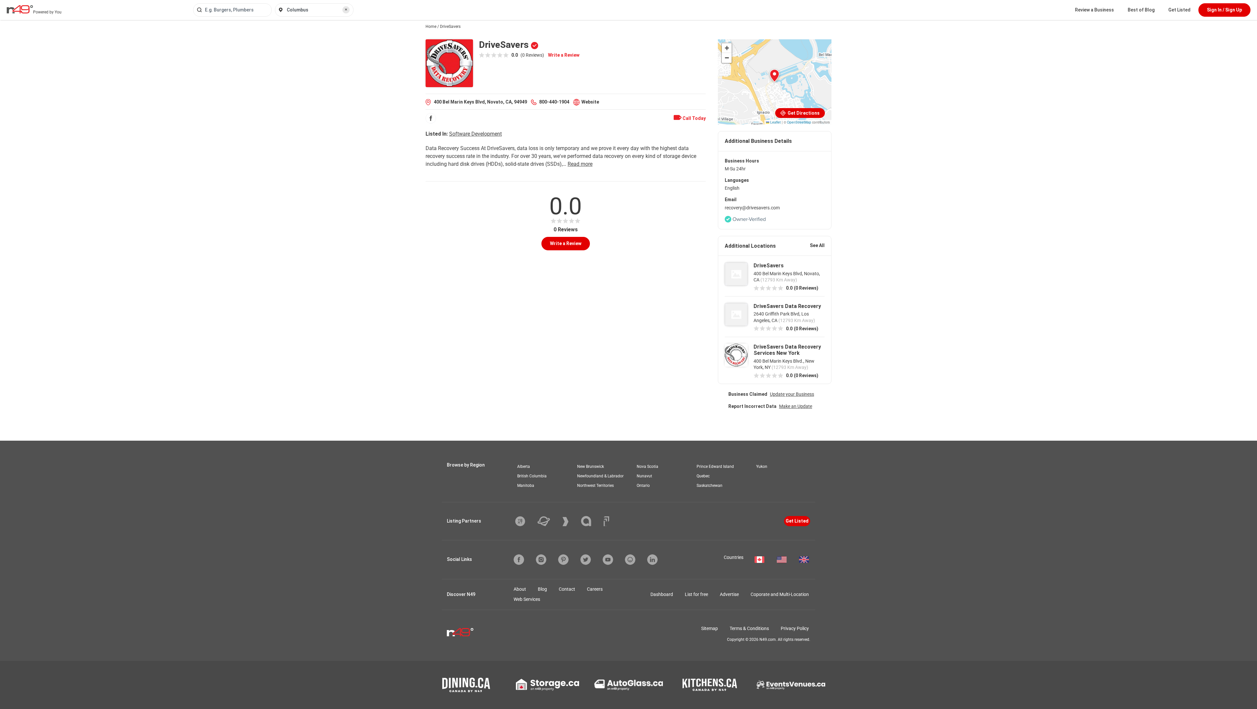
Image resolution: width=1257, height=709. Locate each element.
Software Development (475, 134)
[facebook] (431, 118)
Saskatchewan (709, 485)
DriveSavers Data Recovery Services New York (787, 350)
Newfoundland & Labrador (600, 476)
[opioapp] (630, 559)
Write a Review (563, 55)
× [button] (346, 9)
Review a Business (1094, 9)
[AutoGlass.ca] (628, 685)
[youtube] (607, 559)
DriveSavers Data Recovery (787, 306)
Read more (580, 164)
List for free (696, 594)
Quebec (703, 476)
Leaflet (775, 122)
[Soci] (606, 521)
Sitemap (709, 628)
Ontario (643, 485)
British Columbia (532, 476)
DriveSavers (769, 265)
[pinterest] (563, 559)
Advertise (729, 594)
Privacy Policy (795, 628)
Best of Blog (1141, 9)
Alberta (523, 466)
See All (817, 245)
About (520, 589)
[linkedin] (652, 559)
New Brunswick (590, 466)
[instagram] (541, 559)
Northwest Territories (595, 485)
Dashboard (661, 594)
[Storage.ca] (547, 685)
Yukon (761, 466)
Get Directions (803, 113)
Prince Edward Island (715, 466)
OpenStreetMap (799, 122)
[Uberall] (548, 521)
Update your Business (792, 394)
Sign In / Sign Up (1224, 9)
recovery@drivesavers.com (752, 207)
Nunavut (644, 476)
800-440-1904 (554, 102)
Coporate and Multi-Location (780, 594)
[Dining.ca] (466, 685)
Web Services (527, 599)
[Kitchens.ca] (709, 685)
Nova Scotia (647, 466)
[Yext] (525, 521)
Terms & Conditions (749, 628)
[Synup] (570, 521)
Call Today (694, 118)
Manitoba (525, 485)
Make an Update (795, 406)
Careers (595, 589)
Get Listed (1179, 9)
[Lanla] (591, 521)
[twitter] (585, 559)
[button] (774, 75)
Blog (542, 589)
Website (590, 102)
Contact (567, 589)
